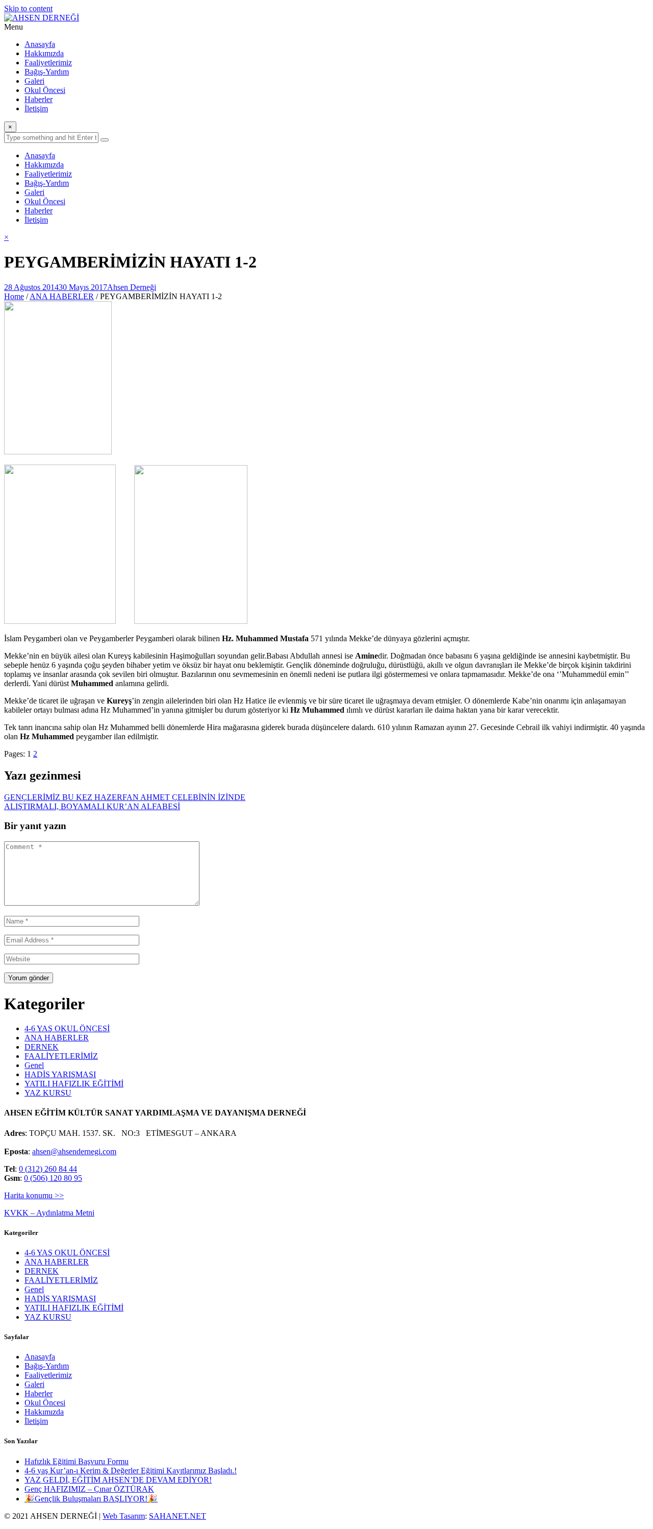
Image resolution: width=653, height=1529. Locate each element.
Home (14, 296)
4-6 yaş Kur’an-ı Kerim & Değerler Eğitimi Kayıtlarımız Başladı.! (130, 1470)
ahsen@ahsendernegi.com (74, 1151)
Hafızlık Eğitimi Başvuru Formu (76, 1461)
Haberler (38, 99)
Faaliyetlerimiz (48, 62)
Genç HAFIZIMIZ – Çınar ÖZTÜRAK (89, 1489)
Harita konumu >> (34, 1195)
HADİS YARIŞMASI (60, 1074)
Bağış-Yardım (46, 71)
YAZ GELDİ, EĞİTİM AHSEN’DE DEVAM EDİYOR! (118, 1479)
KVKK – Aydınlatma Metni (49, 1212)
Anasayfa (39, 44)
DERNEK (41, 1046)
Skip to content (28, 8)
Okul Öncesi (44, 90)
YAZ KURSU (47, 1092)
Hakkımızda (44, 53)
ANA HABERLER (62, 296)
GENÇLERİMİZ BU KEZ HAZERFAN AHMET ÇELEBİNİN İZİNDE (124, 797)
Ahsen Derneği (131, 287)
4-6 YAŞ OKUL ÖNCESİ (67, 1028)
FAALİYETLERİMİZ (61, 1056)
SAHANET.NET (177, 1516)
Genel (34, 1065)
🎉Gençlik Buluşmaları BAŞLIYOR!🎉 (91, 1498)
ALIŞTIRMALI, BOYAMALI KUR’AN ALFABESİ (92, 806)
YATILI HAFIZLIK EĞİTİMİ (73, 1083)
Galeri (34, 81)
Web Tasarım (124, 1516)
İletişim (36, 108)
